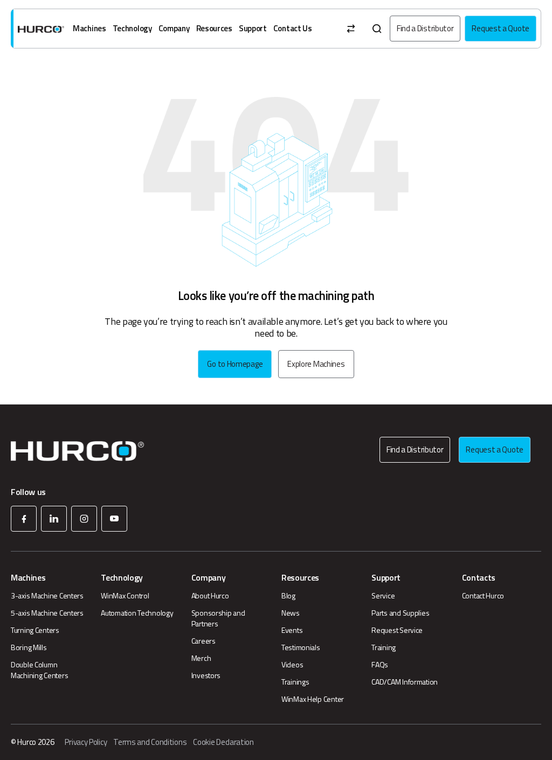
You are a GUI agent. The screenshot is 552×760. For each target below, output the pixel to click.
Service (383, 595)
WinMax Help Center (312, 699)
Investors (205, 675)
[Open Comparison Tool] (351, 28)
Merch (201, 658)
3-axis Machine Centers (47, 595)
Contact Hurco (483, 595)
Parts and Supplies (400, 613)
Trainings (295, 682)
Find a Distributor (425, 28)
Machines (89, 28)
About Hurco (210, 595)
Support (253, 28)
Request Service (397, 630)
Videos (292, 664)
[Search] (377, 28)
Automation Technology (137, 613)
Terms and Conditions (150, 742)
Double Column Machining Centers (39, 670)
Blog (288, 595)
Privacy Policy (86, 742)
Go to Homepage (235, 364)
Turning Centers (35, 630)
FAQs (379, 664)
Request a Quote (500, 28)
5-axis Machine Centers (47, 613)
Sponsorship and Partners (218, 618)
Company (174, 28)
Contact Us (292, 28)
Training (383, 647)
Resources (214, 28)
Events (291, 630)
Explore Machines (315, 364)
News (290, 613)
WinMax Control (125, 595)
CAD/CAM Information (404, 682)
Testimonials (300, 647)
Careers (203, 641)
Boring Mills (29, 647)
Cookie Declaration (223, 742)
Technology (132, 28)
